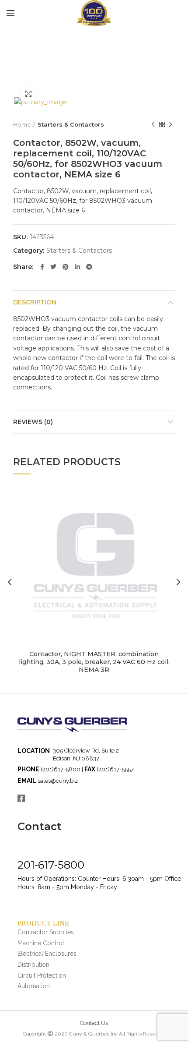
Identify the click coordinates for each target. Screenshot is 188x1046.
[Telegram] (89, 266)
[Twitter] (53, 266)
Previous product (153, 124)
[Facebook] (42, 266)
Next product (170, 124)
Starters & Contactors (71, 124)
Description (34, 302)
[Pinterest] (65, 266)
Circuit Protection (41, 975)
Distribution (33, 964)
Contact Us (94, 1023)
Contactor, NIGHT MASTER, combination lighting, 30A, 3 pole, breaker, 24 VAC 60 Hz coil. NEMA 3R (94, 662)
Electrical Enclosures (47, 953)
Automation (33, 985)
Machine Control (40, 943)
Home (22, 124)
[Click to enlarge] (28, 93)
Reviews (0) (33, 422)
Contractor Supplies (45, 932)
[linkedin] (77, 266)
